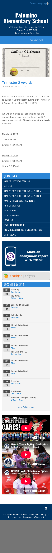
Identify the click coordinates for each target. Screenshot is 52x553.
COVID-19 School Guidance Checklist (19, 200)
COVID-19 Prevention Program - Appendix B (22, 195)
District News (9, 210)
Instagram (8, 220)
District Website (11, 215)
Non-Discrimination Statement (31, 517)
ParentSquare (9, 234)
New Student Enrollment (14, 224)
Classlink (7, 186)
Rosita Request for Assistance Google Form (22, 229)
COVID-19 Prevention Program (16, 181)
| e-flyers (22, 276)
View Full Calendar (26, 407)
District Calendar (11, 205)
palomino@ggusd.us (30, 33)
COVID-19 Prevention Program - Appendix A (22, 190)
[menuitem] (26, 181)
